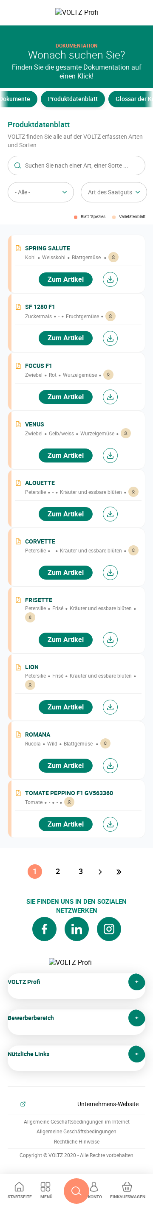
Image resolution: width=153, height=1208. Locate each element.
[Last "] (120, 871)
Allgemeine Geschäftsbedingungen (76, 1131)
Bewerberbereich (31, 1018)
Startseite (20, 1197)
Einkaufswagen (127, 1197)
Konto (95, 1197)
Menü (46, 1197)
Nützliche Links (28, 1054)
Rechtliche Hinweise (76, 1141)
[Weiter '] (101, 871)
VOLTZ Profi (24, 982)
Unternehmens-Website (108, 1104)
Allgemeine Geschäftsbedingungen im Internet (77, 1121)
